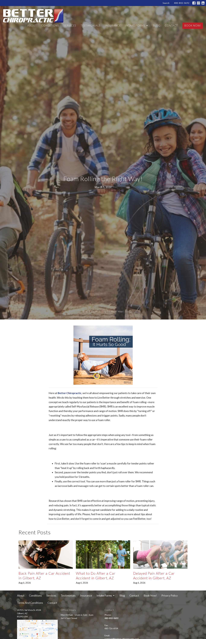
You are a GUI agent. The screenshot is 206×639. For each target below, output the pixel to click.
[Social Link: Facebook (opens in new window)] (193, 3)
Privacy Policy (169, 595)
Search (166, 3)
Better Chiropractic (69, 393)
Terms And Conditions (30, 602)
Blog (156, 25)
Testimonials (90, 25)
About (32, 25)
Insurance (113, 25)
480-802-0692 (181, 3)
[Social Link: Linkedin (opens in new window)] (202, 3)
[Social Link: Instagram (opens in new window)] (198, 3)
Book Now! (192, 25)
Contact (171, 25)
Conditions (50, 25)
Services (69, 25)
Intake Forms (135, 25)
